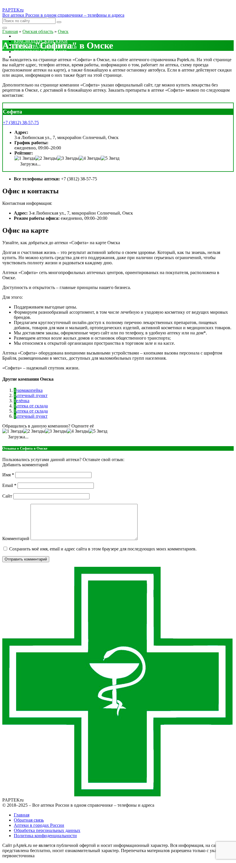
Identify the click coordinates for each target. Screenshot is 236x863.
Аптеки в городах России (39, 825)
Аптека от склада (31, 405)
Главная (21, 814)
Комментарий (15, 538)
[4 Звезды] (90, 158)
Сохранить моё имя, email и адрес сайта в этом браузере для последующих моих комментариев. (103, 548)
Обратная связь (29, 820)
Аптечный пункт (30, 395)
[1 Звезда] (24, 158)
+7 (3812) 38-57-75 (21, 122)
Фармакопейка (28, 390)
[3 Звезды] (68, 158)
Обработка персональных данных (47, 830)
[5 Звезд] (110, 158)
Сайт (7, 496)
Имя (8, 474)
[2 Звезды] (46, 158)
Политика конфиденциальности (45, 835)
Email (9, 485)
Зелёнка (21, 400)
